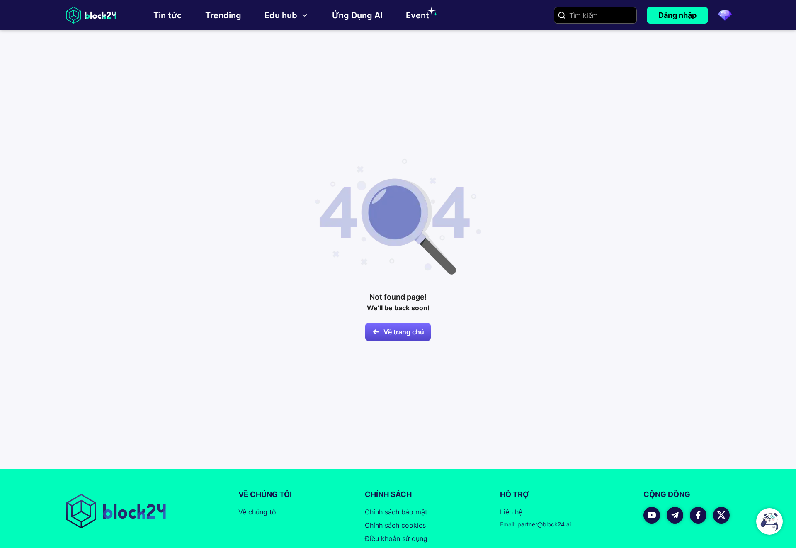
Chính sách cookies (395, 525)
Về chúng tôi (258, 512)
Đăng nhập (677, 15)
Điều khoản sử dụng (396, 538)
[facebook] (698, 515)
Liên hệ (511, 512)
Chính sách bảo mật (396, 512)
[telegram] (675, 515)
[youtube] (651, 515)
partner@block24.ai (535, 524)
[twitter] (721, 515)
